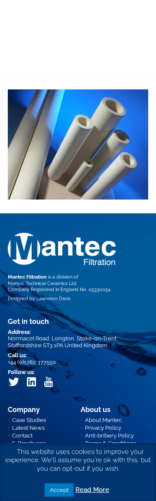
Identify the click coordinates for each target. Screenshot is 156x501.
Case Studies (29, 420)
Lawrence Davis (53, 298)
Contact (22, 435)
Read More (92, 490)
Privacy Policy (103, 428)
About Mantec (103, 420)
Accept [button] (59, 490)
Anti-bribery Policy (109, 435)
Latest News (28, 428)
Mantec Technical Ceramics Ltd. (42, 283)
